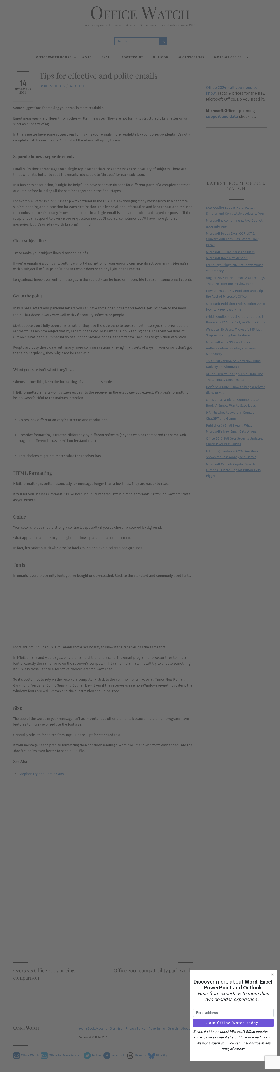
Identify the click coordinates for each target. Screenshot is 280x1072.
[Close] (272, 974)
